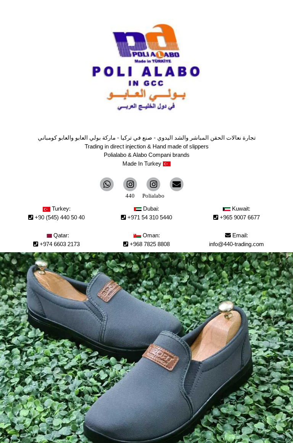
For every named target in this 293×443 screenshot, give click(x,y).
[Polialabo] (153, 184)
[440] (130, 184)
